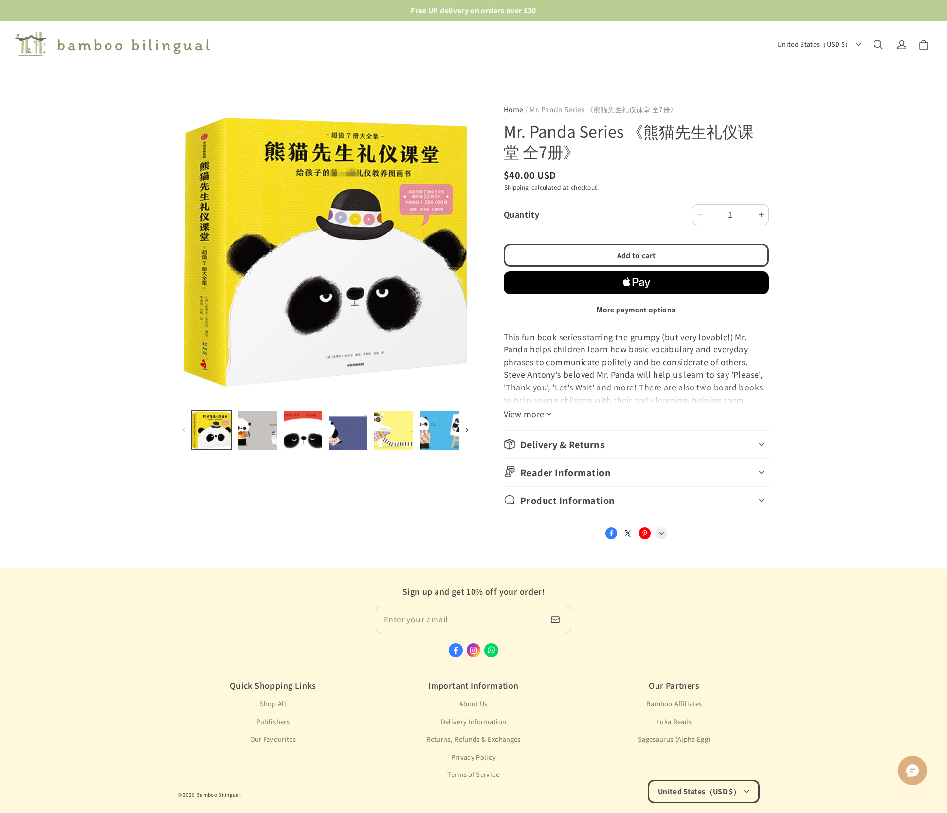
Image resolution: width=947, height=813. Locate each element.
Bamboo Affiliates (674, 703)
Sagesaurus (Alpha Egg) (674, 739)
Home (513, 109)
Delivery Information (474, 721)
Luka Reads (674, 721)
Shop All (273, 703)
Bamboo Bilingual (218, 794)
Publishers (273, 721)
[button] (878, 45)
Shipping (516, 187)
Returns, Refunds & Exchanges (473, 739)
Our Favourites (273, 739)
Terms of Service (473, 774)
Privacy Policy (473, 757)
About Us (473, 703)
